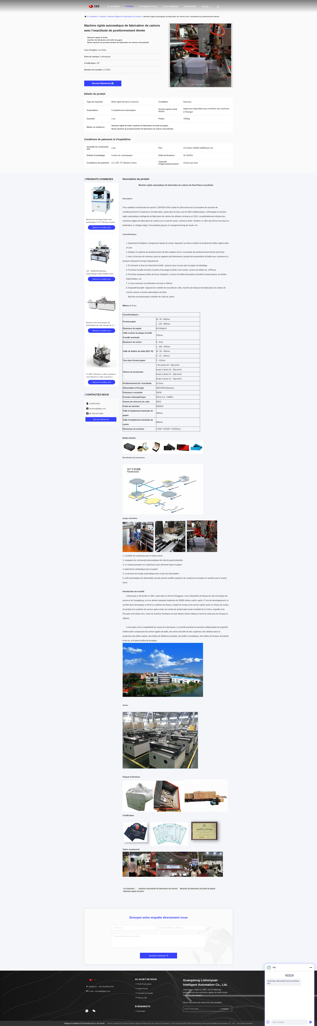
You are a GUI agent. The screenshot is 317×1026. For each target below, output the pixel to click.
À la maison (113, 6)
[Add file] (268, 1022)
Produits (129, 6)
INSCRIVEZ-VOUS (226, 1009)
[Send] (311, 1022)
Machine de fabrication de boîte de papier (197, 889)
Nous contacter (170, 6)
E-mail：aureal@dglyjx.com (99, 991)
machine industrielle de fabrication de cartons (158, 889)
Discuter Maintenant (101, 83)
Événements (190, 6)
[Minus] (310, 967)
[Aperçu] (94, 6)
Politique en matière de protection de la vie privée (84, 1023)
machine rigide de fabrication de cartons (124, 16)
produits (102, 16)
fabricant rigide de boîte (133, 891)
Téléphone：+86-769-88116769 (101, 987)
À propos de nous (148, 6)
